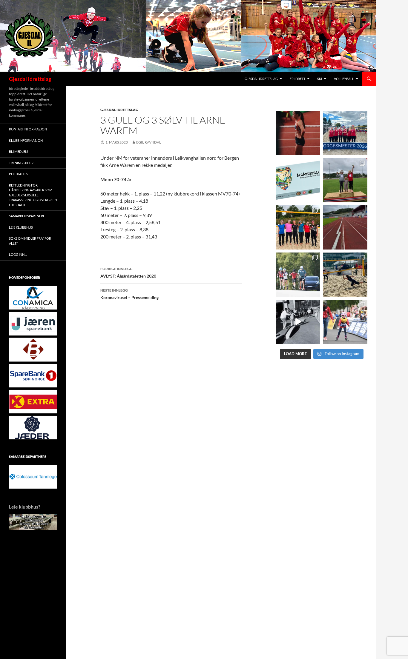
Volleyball (344, 79)
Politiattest (19, 174)
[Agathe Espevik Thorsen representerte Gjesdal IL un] (298, 133)
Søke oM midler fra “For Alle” (30, 240)
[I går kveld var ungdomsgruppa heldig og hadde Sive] (298, 274)
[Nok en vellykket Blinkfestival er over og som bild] (345, 322)
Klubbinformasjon (26, 140)
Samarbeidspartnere (27, 216)
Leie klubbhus (21, 227)
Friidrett (297, 79)
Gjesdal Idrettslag (30, 79)
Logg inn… (18, 254)
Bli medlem (18, 151)
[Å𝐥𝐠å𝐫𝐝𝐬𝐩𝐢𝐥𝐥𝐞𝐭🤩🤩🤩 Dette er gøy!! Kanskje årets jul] (298, 180)
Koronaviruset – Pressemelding (129, 294)
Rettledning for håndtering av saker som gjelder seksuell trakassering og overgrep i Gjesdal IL (33, 195)
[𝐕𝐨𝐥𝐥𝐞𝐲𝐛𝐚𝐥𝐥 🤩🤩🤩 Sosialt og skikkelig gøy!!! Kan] (345, 274)
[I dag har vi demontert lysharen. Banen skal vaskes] (345, 227)
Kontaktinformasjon (28, 129)
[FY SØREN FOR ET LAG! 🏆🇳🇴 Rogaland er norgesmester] (345, 133)
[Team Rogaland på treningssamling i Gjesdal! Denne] (298, 227)
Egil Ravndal (148, 142)
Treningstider (21, 163)
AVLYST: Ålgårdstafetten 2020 (128, 272)
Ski (319, 79)
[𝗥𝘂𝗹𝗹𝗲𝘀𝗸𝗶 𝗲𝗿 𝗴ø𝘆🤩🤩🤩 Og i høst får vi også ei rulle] (298, 322)
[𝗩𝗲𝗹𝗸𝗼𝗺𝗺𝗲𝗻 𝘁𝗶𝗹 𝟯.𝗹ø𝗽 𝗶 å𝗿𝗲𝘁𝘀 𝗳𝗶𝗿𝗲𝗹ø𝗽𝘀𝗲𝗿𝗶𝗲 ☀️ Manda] (345, 180)
